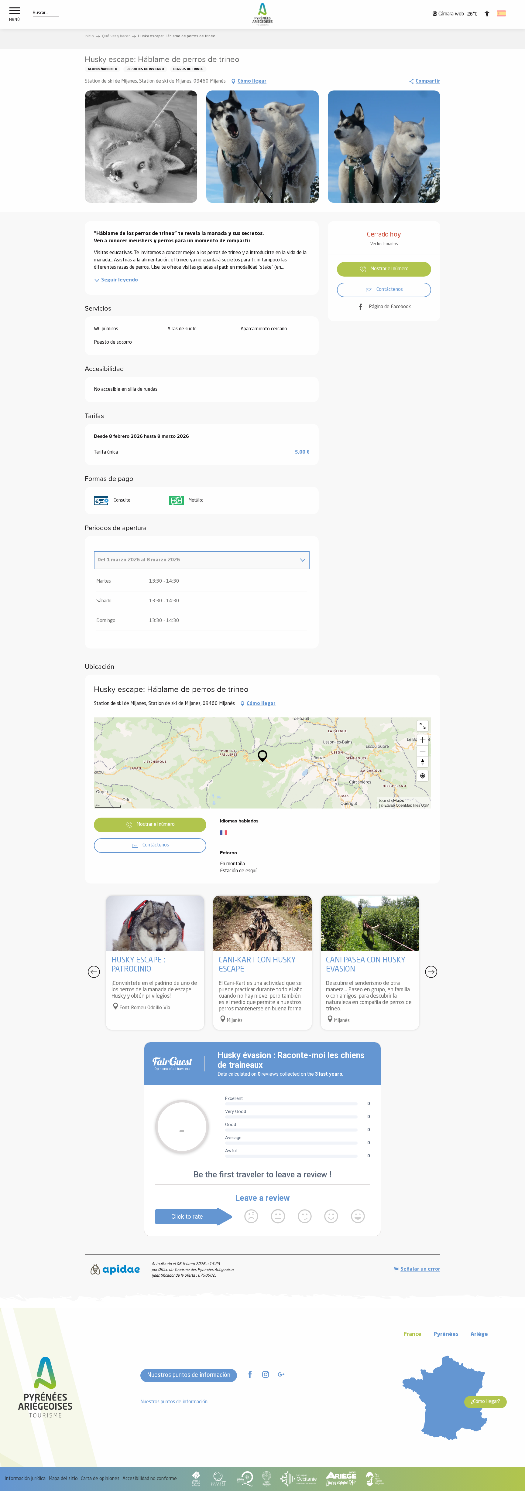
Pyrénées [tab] (446, 1334)
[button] (40, 13)
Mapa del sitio (63, 1478)
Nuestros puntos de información (188, 1375)
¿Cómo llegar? (485, 1401)
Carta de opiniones (100, 1478)
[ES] (502, 13)
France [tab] (412, 1334)
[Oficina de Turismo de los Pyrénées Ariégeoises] (262, 14)
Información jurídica (25, 1478)
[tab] (195, 560)
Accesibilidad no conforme (149, 1478)
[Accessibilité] (487, 13)
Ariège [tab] (479, 1334)
